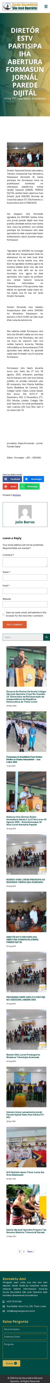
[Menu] (46, 6)
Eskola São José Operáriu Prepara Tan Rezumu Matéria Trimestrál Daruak (26, 1231)
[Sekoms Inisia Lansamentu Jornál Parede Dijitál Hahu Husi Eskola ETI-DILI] (26, 1106)
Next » (30, 1251)
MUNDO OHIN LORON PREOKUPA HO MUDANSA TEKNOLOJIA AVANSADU (25, 881)
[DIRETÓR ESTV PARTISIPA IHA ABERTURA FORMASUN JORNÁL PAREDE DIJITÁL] (26, 931)
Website (7, 598)
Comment (8, 554)
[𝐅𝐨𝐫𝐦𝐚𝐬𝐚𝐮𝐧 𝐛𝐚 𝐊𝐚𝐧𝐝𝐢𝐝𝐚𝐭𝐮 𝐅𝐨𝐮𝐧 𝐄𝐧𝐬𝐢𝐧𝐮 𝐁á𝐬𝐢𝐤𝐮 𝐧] (26, 751)
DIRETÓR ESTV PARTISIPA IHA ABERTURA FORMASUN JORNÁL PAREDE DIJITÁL (22, 940)
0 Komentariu (39, 98)
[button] (11, 1363)
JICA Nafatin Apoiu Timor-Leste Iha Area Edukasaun (25, 1173)
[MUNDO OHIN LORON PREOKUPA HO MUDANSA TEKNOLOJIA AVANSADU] (26, 873)
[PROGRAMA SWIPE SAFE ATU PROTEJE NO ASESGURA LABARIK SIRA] (26, 991)
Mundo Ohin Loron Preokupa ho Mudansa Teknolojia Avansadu (23, 1056)
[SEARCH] (46, 637)
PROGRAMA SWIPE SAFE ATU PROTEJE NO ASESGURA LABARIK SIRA (25, 998)
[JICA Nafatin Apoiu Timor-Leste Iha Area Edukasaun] (26, 1166)
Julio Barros (24, 98)
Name (6, 572)
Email (6, 585)
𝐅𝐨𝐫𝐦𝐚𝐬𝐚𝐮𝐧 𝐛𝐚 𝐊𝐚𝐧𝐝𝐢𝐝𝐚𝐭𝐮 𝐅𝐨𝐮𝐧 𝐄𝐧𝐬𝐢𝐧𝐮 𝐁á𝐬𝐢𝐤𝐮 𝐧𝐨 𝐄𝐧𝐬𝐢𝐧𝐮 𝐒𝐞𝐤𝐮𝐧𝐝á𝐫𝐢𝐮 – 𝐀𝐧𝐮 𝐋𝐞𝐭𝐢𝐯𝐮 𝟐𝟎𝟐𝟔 (24, 759)
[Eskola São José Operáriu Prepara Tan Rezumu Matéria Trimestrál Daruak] (26, 1224)
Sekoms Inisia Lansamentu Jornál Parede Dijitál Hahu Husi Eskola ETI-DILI (25, 1115)
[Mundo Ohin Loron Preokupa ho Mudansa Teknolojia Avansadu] (26, 1049)
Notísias (17, 495)
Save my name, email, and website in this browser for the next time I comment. (26, 614)
